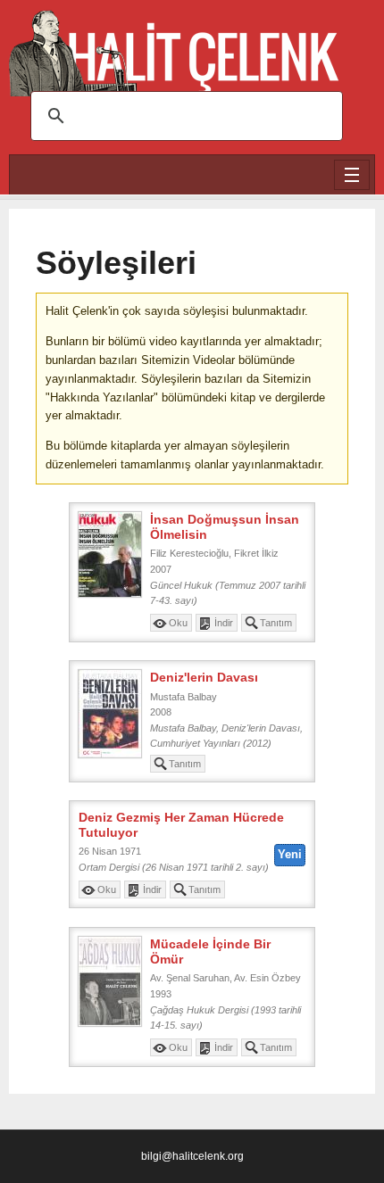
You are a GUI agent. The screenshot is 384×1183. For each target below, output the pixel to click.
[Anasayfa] (174, 45)
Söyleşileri (116, 263)
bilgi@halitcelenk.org (192, 1156)
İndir (223, 622)
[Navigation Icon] (352, 175)
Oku (178, 622)
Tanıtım (276, 622)
